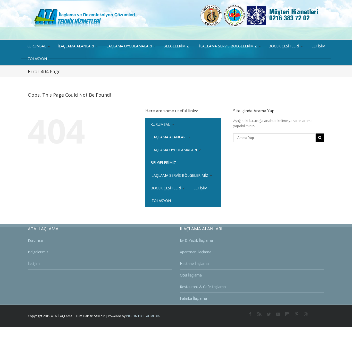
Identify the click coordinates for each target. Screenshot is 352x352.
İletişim (34, 263)
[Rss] (259, 314)
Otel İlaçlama (191, 275)
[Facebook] (250, 314)
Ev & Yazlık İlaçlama (196, 240)
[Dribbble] (306, 314)
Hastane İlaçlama (194, 263)
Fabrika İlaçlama (193, 298)
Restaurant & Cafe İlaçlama (203, 286)
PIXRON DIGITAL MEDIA (143, 316)
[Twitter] (269, 314)
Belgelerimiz (38, 251)
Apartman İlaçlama (195, 251)
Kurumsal (36, 240)
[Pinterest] (297, 314)
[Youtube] (278, 314)
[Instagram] (287, 314)
